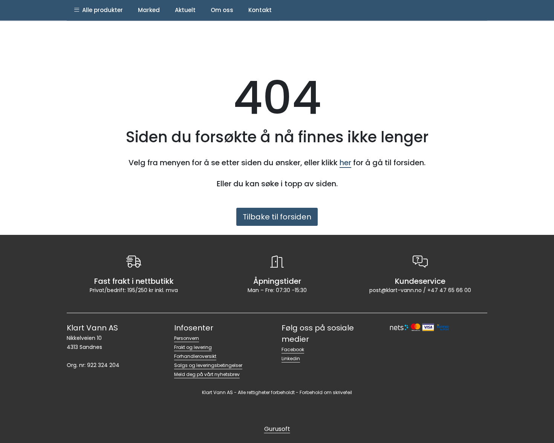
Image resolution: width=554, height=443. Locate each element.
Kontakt (260, 10)
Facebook (293, 349)
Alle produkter (101, 10)
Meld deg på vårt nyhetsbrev (207, 374)
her (345, 162)
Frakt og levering (193, 347)
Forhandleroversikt (195, 356)
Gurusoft (277, 429)
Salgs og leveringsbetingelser (208, 365)
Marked (149, 10)
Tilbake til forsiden (277, 217)
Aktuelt (185, 10)
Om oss (222, 10)
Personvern (186, 338)
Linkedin (291, 358)
